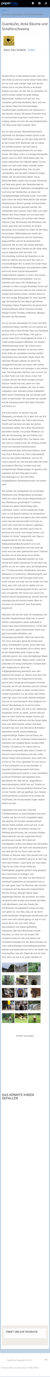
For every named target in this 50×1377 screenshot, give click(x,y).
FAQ (31, 1368)
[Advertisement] (25, 1213)
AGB (36, 1368)
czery (31, 50)
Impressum (23, 1368)
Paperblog (11, 1360)
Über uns (13, 1368)
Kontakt (4, 1368)
